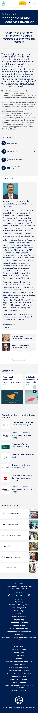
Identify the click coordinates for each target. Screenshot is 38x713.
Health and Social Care (19, 629)
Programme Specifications (19, 667)
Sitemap (19, 658)
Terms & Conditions (19, 649)
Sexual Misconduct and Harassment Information (19, 686)
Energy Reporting (19, 676)
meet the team (19, 359)
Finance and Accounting (19, 623)
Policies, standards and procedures (19, 661)
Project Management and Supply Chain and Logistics (19, 639)
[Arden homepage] (3, 3)
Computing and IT (19, 608)
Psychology (19, 602)
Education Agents (19, 690)
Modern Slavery (19, 664)
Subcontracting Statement (19, 670)
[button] (29, 3)
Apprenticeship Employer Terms (19, 673)
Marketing (19, 634)
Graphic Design (19, 626)
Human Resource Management (19, 632)
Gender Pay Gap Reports (19, 679)
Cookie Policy (19, 655)
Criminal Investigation (19, 617)
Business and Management (19, 605)
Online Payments (19, 682)
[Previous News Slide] (35, 387)
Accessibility (19, 652)
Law (19, 614)
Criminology (19, 611)
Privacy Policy (19, 646)
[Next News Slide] (35, 391)
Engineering (19, 620)
